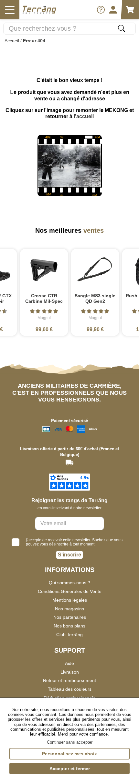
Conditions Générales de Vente (70, 591)
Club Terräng (69, 634)
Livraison (69, 672)
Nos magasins (69, 608)
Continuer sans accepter (69, 742)
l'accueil (84, 116)
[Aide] (101, 10)
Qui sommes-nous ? (69, 582)
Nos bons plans (69, 625)
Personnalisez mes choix (69, 753)
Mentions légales (69, 600)
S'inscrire (69, 554)
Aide (69, 663)
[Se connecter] (113, 10)
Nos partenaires (69, 617)
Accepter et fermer (69, 768)
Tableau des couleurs (69, 689)
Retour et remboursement (69, 680)
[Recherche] (121, 28)
